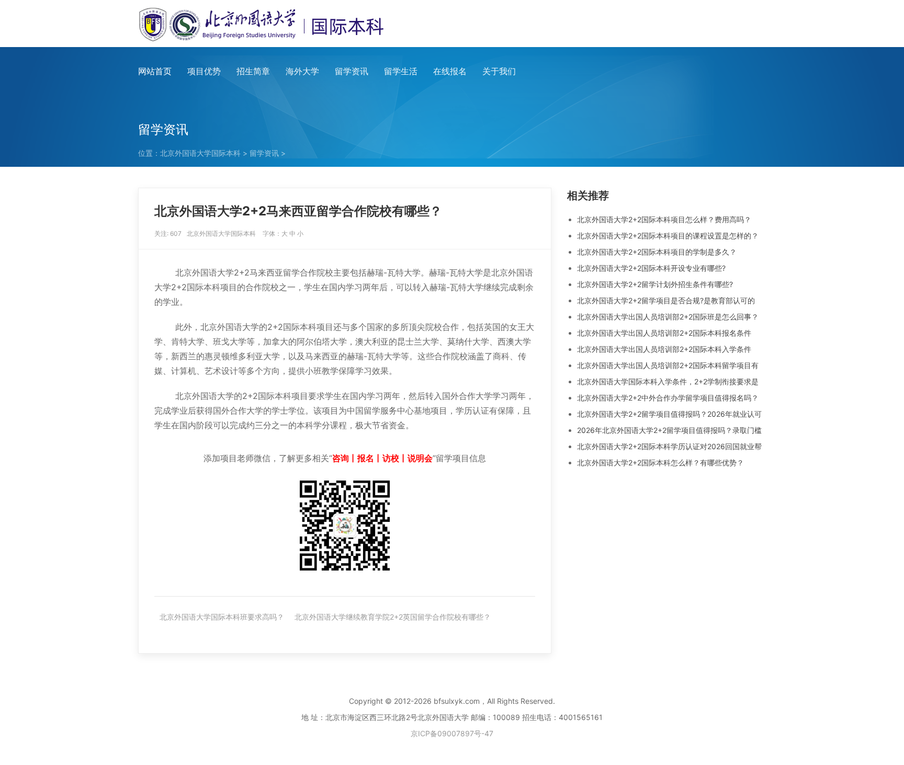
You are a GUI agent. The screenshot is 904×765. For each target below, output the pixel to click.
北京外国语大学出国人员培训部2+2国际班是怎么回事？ (668, 316)
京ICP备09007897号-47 (452, 733)
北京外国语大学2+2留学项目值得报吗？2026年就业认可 (669, 413)
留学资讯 (351, 71)
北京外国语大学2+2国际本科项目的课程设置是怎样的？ (668, 235)
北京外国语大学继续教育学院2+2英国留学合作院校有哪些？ (393, 616)
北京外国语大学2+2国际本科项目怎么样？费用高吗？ (664, 219)
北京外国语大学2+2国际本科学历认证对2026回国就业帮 (669, 446)
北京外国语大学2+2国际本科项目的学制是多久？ (657, 251)
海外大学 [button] (302, 71)
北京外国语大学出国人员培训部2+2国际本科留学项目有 (668, 365)
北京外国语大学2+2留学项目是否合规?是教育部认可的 (666, 300)
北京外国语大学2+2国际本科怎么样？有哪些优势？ (660, 462)
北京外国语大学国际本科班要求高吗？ (222, 616)
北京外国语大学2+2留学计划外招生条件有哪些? (655, 284)
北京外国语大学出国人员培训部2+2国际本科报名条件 (664, 332)
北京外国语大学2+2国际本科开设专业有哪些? (651, 268)
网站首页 (155, 71)
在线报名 (450, 71)
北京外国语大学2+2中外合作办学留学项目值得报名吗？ (668, 397)
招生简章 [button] (253, 71)
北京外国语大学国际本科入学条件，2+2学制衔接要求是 (668, 381)
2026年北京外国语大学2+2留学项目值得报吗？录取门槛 (669, 430)
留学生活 (400, 71)
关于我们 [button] (499, 71)
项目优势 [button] (204, 71)
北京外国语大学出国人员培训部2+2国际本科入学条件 (664, 349)
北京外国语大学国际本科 (200, 153)
